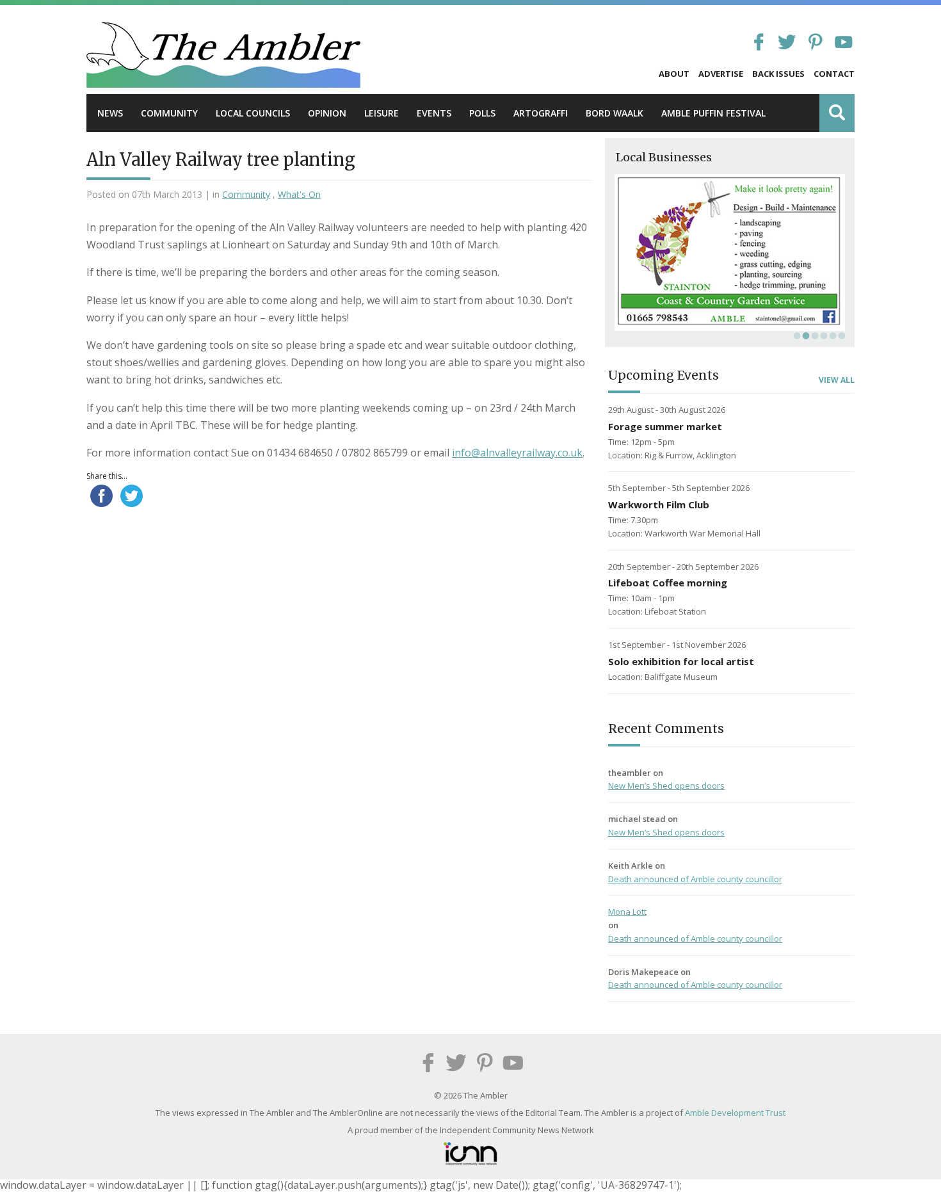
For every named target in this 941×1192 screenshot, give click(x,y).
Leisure (381, 113)
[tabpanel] (730, 252)
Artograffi (540, 113)
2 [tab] (804, 335)
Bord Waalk (614, 113)
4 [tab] (822, 335)
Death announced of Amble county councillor (695, 879)
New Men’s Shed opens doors (666, 785)
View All (837, 380)
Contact (834, 73)
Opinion (327, 113)
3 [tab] (813, 335)
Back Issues (778, 73)
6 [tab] (840, 335)
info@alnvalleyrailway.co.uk (517, 453)
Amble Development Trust (735, 1112)
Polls (482, 113)
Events (434, 113)
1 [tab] (795, 335)
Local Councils (253, 113)
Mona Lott (627, 911)
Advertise (720, 73)
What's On (299, 194)
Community (169, 113)
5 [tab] (831, 335)
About (674, 73)
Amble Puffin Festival (713, 113)
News (110, 113)
